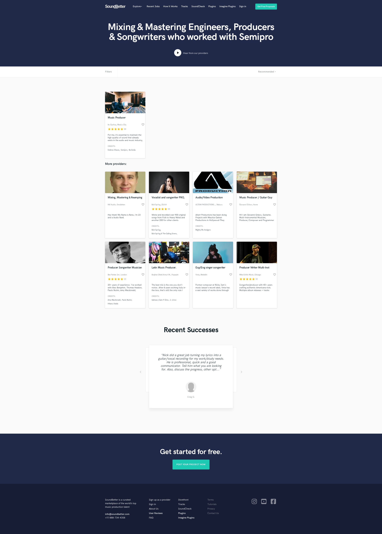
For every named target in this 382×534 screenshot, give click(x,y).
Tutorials (212, 504)
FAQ (151, 517)
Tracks (184, 6)
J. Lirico (173, 300)
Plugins (212, 6)
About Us (153, 508)
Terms (210, 499)
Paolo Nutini (127, 300)
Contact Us (213, 513)
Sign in (242, 6)
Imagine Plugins (227, 6)
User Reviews (156, 513)
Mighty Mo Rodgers (203, 230)
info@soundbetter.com (117, 514)
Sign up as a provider (159, 499)
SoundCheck (198, 6)
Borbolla (132, 150)
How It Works (170, 6)
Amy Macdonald (114, 300)
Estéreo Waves (113, 150)
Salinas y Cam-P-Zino (160, 300)
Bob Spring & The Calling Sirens (164, 234)
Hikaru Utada (113, 304)
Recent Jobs (153, 6)
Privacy (211, 508)
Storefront (183, 499)
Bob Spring (156, 230)
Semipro (124, 150)
